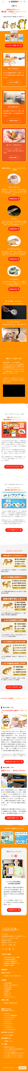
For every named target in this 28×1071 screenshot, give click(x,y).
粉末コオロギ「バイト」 (7, 1010)
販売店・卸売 (5, 1000)
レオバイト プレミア (9, 1017)
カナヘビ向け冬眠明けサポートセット (14, 1053)
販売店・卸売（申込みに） (11, 985)
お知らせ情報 (7, 983)
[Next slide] (15, 856)
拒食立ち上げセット (9, 1047)
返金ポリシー (7, 993)
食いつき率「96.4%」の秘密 (11, 957)
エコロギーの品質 (6, 954)
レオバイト (7, 1013)
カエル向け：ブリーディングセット (13, 1057)
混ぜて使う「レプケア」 (7, 1032)
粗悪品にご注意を (9, 965)
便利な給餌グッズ (6, 1038)
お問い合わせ (7, 987)
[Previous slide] (12, 856)
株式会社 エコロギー (6, 940)
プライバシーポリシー (10, 997)
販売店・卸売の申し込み (10, 1003)
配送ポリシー (7, 995)
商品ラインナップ (6, 1008)
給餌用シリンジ (8, 1041)
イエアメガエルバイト (10, 1029)
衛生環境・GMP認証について (12, 963)
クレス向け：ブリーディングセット (13, 1055)
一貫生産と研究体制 (9, 959)
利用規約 (6, 991)
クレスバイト (6, 754)
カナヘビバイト (8, 1019)
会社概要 (3, 980)
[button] (3, 1)
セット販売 (4, 1044)
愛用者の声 (4, 969)
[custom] (2, 949)
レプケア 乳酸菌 (8, 1035)
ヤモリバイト (7, 1021)
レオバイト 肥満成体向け (11, 1015)
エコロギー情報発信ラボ (10, 961)
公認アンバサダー (6, 972)
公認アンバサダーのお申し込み (12, 975)
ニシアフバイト (8, 1023)
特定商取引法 (7, 989)
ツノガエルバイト (9, 1027)
